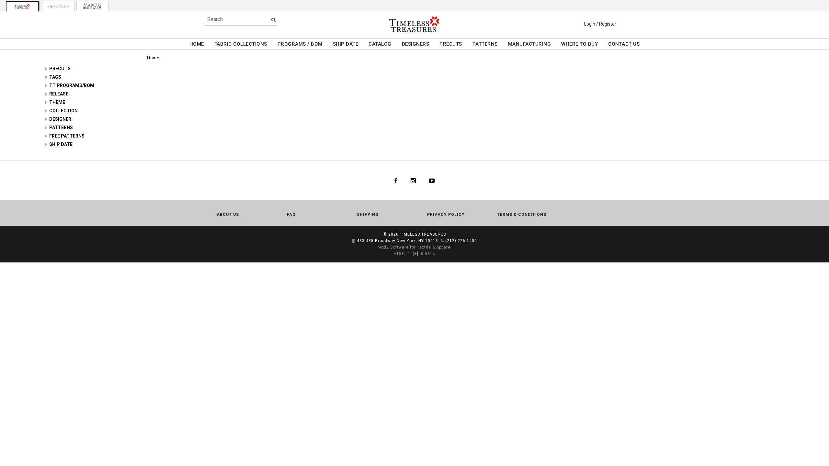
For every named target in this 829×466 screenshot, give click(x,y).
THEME (57, 102)
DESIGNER (60, 119)
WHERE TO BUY (579, 44)
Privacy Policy (446, 214)
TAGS (55, 77)
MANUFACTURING (529, 44)
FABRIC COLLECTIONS (240, 44)
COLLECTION (63, 110)
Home (153, 57)
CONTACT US (624, 44)
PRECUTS (450, 44)
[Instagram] (413, 180)
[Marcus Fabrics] (92, 6)
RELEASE (58, 93)
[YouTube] (432, 180)
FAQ (291, 214)
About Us (228, 214)
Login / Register (600, 24)
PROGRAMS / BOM (300, 44)
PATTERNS (485, 44)
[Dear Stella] (58, 6)
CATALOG (380, 44)
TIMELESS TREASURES (423, 234)
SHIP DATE (345, 44)
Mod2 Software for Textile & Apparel (415, 247)
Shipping (368, 214)
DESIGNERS (415, 44)
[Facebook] (396, 180)
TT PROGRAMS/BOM (71, 85)
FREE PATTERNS (67, 136)
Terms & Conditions (521, 214)
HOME (196, 44)
